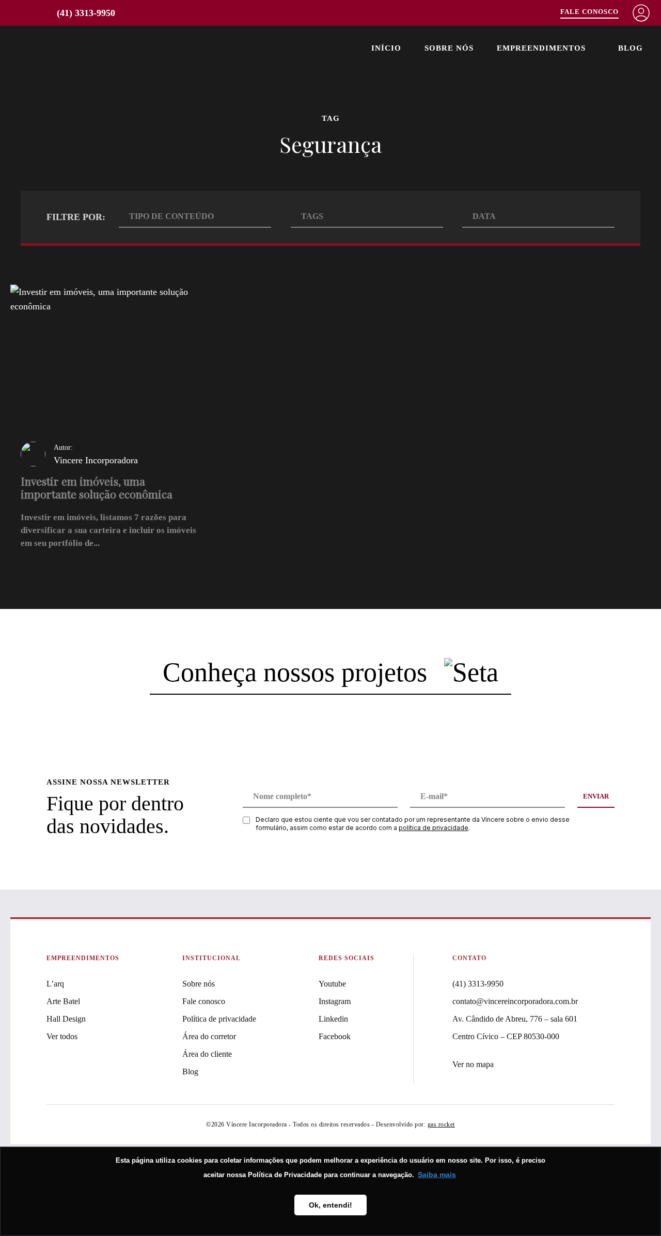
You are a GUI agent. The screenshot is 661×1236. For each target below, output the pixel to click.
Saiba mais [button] (437, 1174)
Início (386, 48)
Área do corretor (209, 1036)
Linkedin (333, 1018)
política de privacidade (433, 828)
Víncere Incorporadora (63, 48)
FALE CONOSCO (589, 11)
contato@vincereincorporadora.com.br (515, 1001)
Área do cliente (207, 1054)
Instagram (335, 1001)
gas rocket (441, 1124)
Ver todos (61, 1036)
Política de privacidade (219, 1018)
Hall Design (66, 1018)
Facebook (335, 1036)
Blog (630, 48)
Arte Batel (63, 1001)
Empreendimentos (541, 48)
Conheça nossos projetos (298, 672)
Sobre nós (449, 48)
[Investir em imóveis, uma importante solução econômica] (111, 422)
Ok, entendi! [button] (330, 1205)
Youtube (332, 983)
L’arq (55, 983)
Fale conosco (203, 1001)
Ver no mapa (473, 1064)
